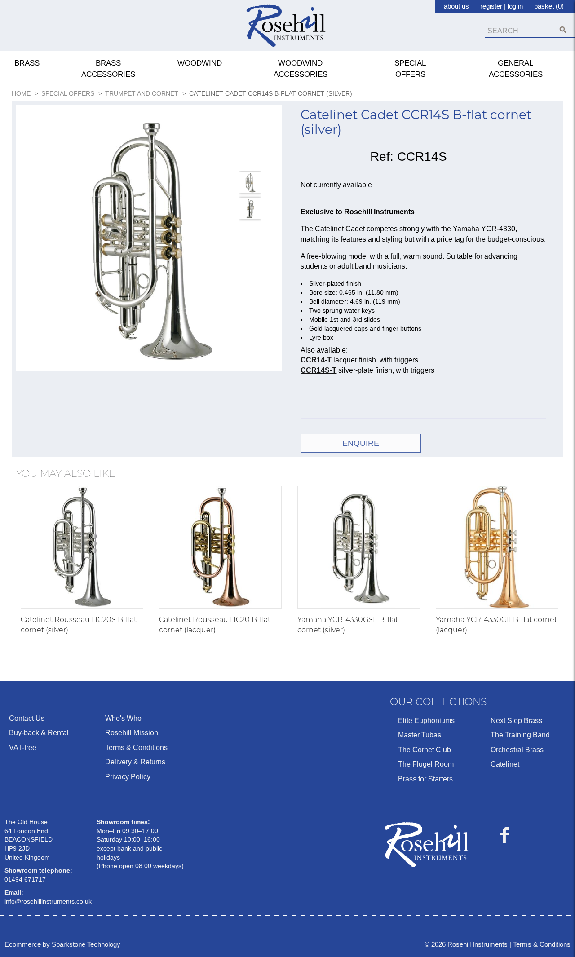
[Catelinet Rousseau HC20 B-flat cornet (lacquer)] (220, 547)
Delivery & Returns (135, 762)
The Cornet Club (424, 750)
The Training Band (520, 735)
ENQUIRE (360, 443)
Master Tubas (419, 735)
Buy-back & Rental (39, 732)
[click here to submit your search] (563, 29)
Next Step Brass (516, 720)
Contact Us (26, 718)
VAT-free (22, 747)
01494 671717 (25, 879)
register (491, 6)
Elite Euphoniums (426, 720)
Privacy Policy (127, 777)
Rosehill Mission (131, 732)
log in (515, 6)
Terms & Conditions (136, 747)
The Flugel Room (426, 764)
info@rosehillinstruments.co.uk (48, 901)
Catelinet (505, 764)
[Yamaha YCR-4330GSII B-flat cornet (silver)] (358, 547)
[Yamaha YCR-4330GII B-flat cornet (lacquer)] (497, 547)
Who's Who (123, 718)
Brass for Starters (425, 779)
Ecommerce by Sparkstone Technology (62, 944)
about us (456, 6)
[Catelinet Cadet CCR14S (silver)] (149, 238)
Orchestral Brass (517, 750)
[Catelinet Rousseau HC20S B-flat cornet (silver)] (82, 547)
